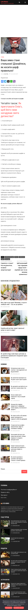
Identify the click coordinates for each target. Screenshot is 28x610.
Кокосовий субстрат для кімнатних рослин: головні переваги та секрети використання (18, 437)
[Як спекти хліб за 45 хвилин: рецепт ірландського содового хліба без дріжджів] (5, 416)
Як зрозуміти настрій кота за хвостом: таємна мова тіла (19, 387)
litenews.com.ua (4, 511)
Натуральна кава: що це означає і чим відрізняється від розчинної (19, 369)
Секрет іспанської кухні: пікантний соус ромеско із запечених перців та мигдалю (18, 448)
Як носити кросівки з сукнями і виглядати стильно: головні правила (18, 458)
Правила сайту (5, 492)
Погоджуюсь (8, 607)
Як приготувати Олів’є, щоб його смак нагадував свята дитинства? (11, 110)
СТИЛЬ (2, 57)
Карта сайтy (3, 497)
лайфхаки (21, 257)
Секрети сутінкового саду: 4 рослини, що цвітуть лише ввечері (19, 530)
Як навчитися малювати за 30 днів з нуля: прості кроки (19, 378)
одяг (2, 259)
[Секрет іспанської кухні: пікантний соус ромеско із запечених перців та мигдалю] (5, 446)
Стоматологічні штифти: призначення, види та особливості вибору (17, 426)
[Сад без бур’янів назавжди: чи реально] (5, 538)
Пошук (3, 469)
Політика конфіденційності (9, 489)
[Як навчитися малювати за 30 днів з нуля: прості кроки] (5, 378)
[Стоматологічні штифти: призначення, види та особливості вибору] (5, 425)
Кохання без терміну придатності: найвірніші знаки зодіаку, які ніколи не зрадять (18, 407)
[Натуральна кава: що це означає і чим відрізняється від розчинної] (5, 368)
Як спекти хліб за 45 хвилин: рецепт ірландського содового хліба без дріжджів (19, 417)
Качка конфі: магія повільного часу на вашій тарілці (18, 396)
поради (7, 259)
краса (16, 257)
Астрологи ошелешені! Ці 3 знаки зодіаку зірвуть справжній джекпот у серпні (19, 593)
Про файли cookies (18, 607)
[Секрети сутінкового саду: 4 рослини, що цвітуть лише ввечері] (5, 530)
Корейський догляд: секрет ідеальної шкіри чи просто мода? (12, 329)
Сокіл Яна (6, 74)
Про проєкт (4, 495)
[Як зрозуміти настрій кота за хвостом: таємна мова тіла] (5, 386)
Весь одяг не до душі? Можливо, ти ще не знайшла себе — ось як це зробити (14, 303)
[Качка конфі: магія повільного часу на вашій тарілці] (5, 395)
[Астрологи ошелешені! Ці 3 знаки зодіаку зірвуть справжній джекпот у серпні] (5, 592)
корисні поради (9, 257)
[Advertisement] (14, 19)
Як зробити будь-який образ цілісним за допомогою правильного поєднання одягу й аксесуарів (14, 355)
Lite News (4, 2)
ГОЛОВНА (4, 485)
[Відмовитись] (26, 604)
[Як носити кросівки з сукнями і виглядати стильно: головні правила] (5, 457)
